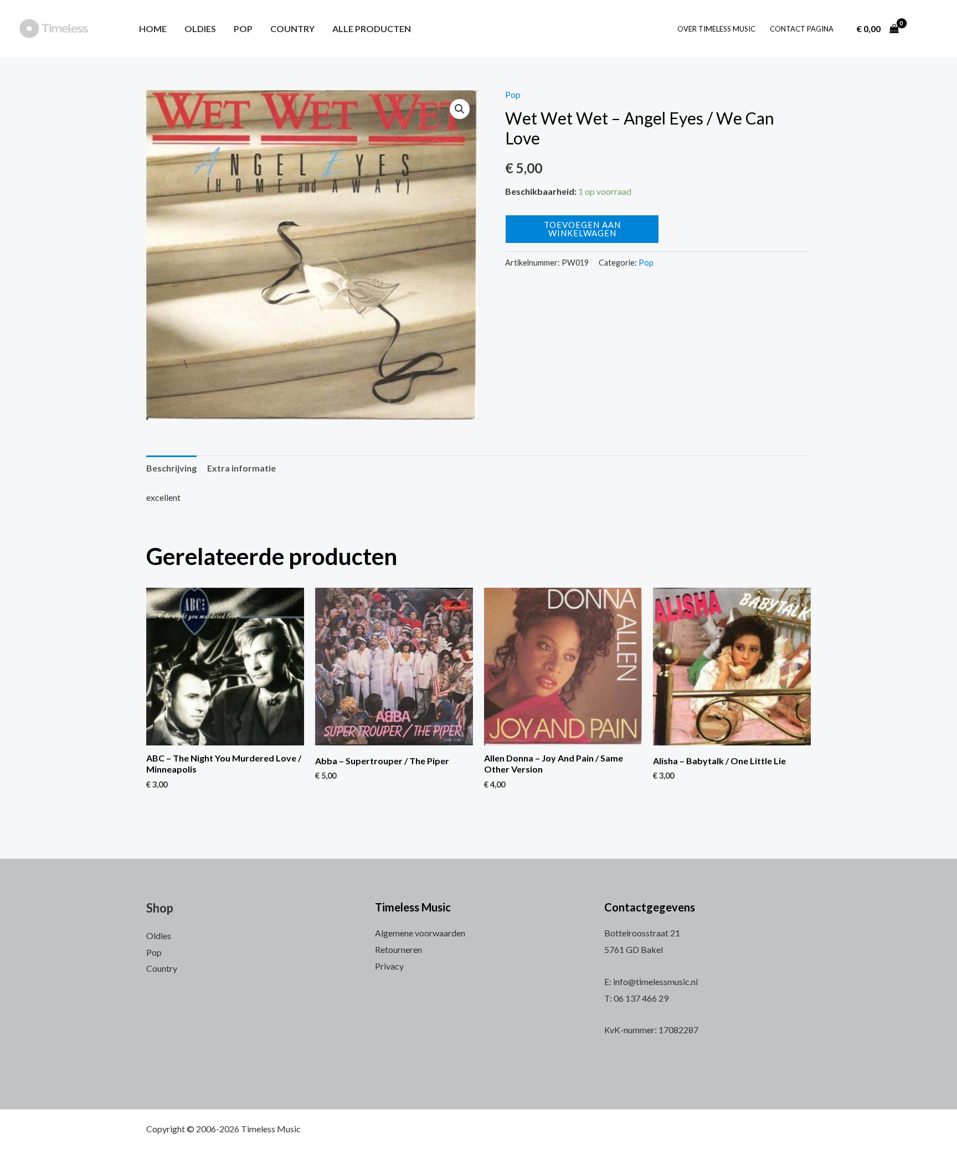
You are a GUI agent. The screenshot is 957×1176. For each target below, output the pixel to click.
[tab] (171, 468)
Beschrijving (171, 468)
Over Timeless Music (716, 28)
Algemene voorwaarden (420, 933)
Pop (243, 28)
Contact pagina (801, 28)
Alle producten (371, 28)
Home (153, 28)
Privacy (389, 966)
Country (292, 28)
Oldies (200, 28)
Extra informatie (241, 468)
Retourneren (398, 949)
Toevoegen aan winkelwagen (582, 229)
